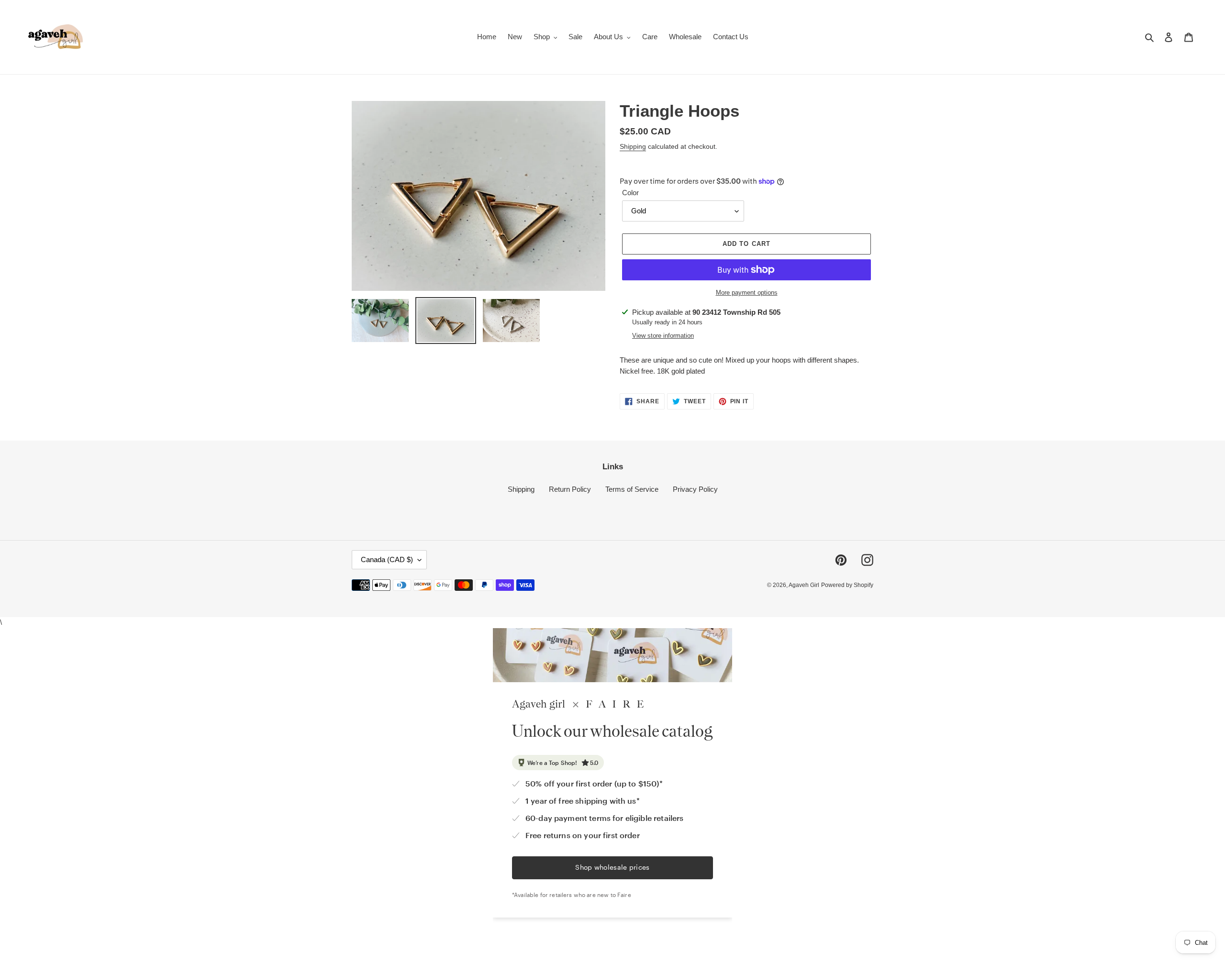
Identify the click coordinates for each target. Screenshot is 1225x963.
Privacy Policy (695, 489)
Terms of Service (631, 489)
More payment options (747, 292)
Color (630, 192)
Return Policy (570, 489)
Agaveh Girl (804, 585)
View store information (663, 335)
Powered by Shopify (847, 585)
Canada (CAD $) (387, 559)
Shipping (633, 146)
